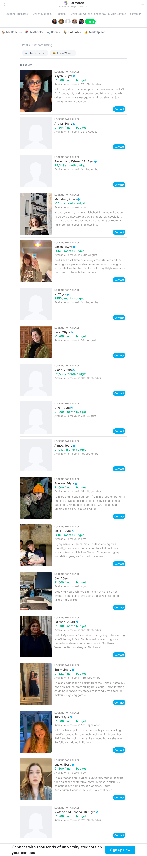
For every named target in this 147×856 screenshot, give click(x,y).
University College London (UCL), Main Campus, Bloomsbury (106, 13)
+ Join (90, 21)
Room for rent (35, 52)
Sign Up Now (120, 850)
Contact (119, 109)
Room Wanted (63, 52)
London (61, 13)
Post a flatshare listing (37, 45)
